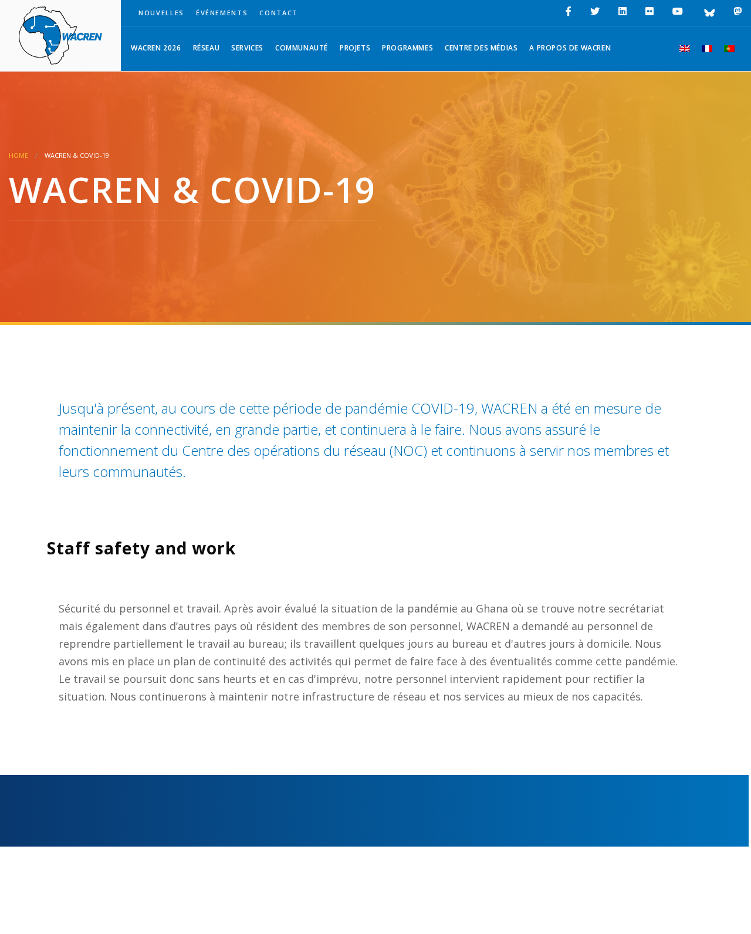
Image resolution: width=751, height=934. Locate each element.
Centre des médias (481, 48)
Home (18, 155)
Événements (222, 12)
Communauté (301, 48)
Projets (355, 48)
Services (247, 48)
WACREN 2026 (156, 48)
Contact (278, 12)
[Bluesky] (708, 13)
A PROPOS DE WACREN (570, 48)
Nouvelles (161, 12)
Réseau (206, 48)
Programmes (407, 48)
